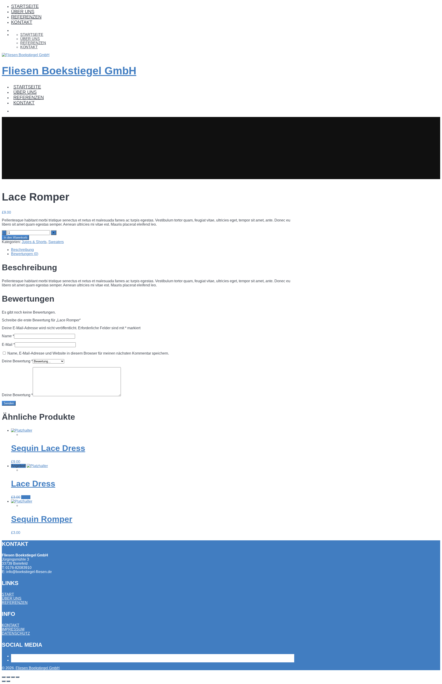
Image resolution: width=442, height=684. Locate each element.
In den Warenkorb (15, 237)
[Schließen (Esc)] (4, 677)
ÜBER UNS (22, 11)
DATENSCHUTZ (16, 633)
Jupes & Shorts (34, 242)
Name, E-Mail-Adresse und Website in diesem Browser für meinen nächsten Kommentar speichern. (88, 353)
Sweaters (56, 242)
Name (8, 336)
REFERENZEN (26, 16)
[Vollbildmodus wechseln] (13, 677)
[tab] (152, 250)
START (8, 594)
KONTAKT (21, 22)
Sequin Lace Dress (48, 448)
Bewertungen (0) (24, 254)
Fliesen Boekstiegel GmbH (69, 71)
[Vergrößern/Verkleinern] (17, 677)
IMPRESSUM (13, 629)
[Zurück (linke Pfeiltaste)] (4, 681)
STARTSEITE (25, 6)
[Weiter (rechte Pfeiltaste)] (8, 681)
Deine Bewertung (17, 361)
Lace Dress (33, 483)
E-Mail (8, 344)
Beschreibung (22, 250)
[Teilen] (8, 677)
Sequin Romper (41, 519)
